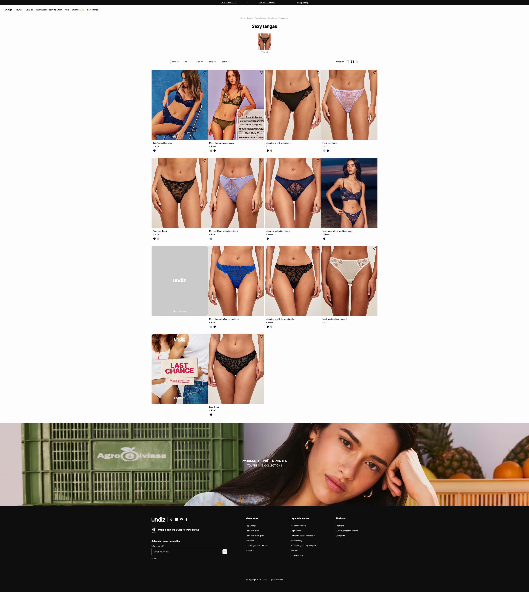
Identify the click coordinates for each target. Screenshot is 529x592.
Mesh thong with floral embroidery (224, 319)
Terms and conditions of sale (303, 535)
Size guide (250, 550)
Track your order (252, 530)
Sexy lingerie (272, 18)
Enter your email (158, 546)
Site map (294, 550)
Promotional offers (298, 525)
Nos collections (260, 18)
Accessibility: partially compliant (304, 545)
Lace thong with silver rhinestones (337, 231)
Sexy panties (284, 18)
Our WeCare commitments (347, 530)
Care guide (340, 535)
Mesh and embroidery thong (278, 231)
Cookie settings (297, 555)
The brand (340, 525)
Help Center (251, 525)
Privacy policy (296, 540)
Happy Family (302, 2)
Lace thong (214, 407)
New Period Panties (267, 2)
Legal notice (296, 530)
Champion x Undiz (229, 2)
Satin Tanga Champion (162, 143)
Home (243, 18)
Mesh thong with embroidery (221, 143)
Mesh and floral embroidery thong (223, 231)
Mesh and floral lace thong (333, 319)
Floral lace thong (329, 143)
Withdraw (250, 540)
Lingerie (250, 18)
